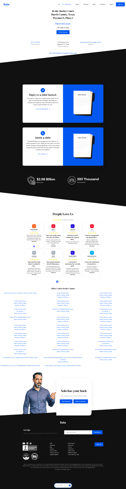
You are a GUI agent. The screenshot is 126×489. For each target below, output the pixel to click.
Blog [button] (94, 4)
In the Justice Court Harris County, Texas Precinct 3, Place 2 (63, 344)
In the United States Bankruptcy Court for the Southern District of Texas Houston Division (63, 360)
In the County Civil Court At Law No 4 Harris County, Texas (105, 344)
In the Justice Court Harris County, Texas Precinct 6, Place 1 (63, 335)
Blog (51, 447)
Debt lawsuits (66, 401)
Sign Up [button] (120, 4)
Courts (70, 447)
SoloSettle (71, 445)
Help (51, 443)
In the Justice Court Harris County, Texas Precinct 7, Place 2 (106, 335)
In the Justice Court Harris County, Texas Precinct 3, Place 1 (106, 295)
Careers (52, 449)
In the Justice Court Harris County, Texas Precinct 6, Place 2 (20, 327)
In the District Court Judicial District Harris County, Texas (20, 357)
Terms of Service (54, 452)
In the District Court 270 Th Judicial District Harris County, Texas (20, 365)
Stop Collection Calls (73, 454)
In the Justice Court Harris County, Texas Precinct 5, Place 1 (20, 303)
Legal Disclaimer (54, 454)
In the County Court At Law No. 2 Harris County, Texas (20, 352)
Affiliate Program (72, 452)
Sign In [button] (112, 4)
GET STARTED (42, 154)
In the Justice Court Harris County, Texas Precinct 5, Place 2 (63, 295)
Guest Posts (71, 451)
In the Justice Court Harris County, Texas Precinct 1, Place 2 (20, 335)
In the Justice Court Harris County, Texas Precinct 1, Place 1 (63, 303)
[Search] (59, 4)
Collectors (71, 449)
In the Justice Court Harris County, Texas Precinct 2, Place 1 (63, 319)
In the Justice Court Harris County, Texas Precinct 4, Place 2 (106, 303)
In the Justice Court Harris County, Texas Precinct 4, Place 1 (63, 327)
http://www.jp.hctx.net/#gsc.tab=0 (90, 42)
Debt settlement (80, 401)
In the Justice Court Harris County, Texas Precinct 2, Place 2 (106, 319)
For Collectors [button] (66, 4)
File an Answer (63, 32)
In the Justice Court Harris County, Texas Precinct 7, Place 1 (106, 327)
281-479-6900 (35, 42)
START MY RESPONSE (42, 109)
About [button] (77, 4)
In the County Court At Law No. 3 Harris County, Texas (106, 311)
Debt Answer (71, 443)
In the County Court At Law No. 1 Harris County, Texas (20, 311)
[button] (70, 485)
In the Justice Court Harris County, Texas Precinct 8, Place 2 (20, 344)
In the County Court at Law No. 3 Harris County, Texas (20, 293)
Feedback (52, 445)
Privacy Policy (53, 451)
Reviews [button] (86, 4)
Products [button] (102, 4)
